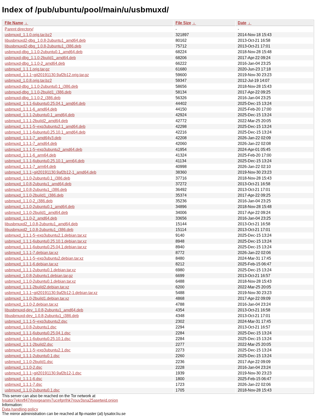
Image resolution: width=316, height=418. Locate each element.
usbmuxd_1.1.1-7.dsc (23, 384)
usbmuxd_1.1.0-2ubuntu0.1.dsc (32, 390)
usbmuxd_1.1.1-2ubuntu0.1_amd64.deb (40, 115)
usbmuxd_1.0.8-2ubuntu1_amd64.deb (38, 184)
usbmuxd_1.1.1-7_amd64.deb (31, 143)
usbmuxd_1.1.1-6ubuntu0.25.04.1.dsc (38, 333)
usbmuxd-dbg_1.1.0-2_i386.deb (32, 98)
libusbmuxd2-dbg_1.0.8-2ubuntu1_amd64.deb (45, 40)
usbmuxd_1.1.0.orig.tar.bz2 (28, 35)
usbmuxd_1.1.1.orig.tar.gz (27, 69)
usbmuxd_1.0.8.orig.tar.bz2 (28, 80)
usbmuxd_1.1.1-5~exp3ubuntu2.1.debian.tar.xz (46, 235)
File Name (14, 23)
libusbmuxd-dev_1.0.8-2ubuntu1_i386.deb (42, 316)
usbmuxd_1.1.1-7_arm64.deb (30, 166)
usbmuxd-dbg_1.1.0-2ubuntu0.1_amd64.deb (43, 52)
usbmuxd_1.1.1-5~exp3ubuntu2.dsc (36, 321)
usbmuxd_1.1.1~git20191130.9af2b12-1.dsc (43, 373)
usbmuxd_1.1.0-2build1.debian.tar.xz (37, 298)
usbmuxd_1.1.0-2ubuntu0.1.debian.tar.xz (40, 281)
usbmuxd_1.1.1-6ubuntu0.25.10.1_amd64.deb (45, 132)
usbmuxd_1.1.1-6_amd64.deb (31, 109)
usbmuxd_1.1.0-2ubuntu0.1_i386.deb (37, 178)
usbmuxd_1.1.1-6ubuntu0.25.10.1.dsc (38, 339)
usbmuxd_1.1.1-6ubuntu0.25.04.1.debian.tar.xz (46, 247)
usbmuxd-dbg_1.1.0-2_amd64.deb (35, 63)
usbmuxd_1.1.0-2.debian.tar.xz (31, 304)
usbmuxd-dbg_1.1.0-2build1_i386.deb (38, 92)
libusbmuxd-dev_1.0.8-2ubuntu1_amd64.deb (44, 310)
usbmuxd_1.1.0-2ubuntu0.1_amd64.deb (40, 207)
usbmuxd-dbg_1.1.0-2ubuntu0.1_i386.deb (41, 86)
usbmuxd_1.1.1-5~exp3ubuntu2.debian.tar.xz (44, 258)
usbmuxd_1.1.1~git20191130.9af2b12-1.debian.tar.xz (51, 293)
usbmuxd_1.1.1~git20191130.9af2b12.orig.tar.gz (47, 75)
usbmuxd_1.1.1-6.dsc (23, 379)
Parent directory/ (19, 29)
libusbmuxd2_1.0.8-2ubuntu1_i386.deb (39, 230)
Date (242, 23)
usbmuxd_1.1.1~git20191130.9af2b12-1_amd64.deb (50, 172)
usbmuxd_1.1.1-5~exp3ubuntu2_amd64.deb (43, 149)
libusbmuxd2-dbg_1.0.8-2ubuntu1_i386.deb (43, 46)
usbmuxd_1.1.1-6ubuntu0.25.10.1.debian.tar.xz (46, 241)
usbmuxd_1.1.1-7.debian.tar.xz (31, 253)
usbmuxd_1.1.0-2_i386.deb (29, 201)
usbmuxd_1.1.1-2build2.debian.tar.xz (37, 287)
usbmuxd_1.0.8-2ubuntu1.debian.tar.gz (39, 276)
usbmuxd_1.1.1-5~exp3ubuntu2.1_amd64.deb (45, 126)
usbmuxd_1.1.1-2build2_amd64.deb (36, 121)
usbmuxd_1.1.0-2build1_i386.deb (34, 195)
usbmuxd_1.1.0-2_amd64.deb (31, 218)
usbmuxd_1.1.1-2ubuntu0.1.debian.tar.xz (40, 270)
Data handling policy (20, 409)
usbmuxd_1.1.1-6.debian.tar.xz (31, 264)
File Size (183, 23)
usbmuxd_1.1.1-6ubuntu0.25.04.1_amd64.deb (45, 103)
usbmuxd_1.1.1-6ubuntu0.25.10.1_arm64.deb (44, 161)
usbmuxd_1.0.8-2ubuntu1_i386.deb (36, 189)
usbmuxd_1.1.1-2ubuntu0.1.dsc (32, 356)
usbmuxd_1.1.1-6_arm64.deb (30, 155)
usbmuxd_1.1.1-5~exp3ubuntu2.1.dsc (38, 350)
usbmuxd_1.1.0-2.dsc (23, 367)
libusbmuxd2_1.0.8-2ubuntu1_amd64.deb (41, 224)
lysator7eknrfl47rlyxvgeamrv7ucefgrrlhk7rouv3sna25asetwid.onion (60, 400)
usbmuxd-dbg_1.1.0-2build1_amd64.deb (40, 58)
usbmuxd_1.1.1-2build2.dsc (29, 344)
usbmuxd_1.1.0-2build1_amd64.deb (36, 212)
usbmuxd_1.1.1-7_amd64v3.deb (33, 138)
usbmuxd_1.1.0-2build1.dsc (29, 362)
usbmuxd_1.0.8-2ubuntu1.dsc (31, 327)
